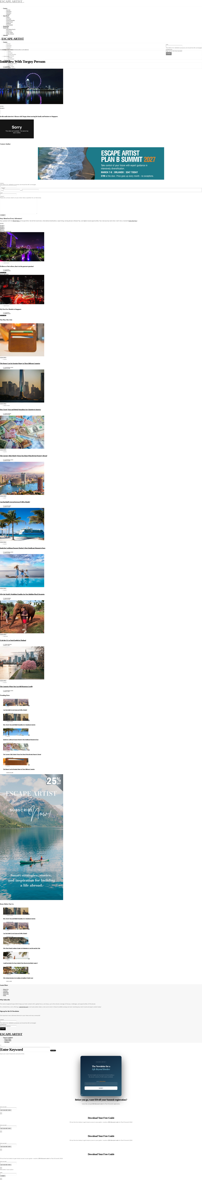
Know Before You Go (10, 29)
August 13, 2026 (6, 552)
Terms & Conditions (8, 1037)
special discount (23, 1007)
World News (16, 221)
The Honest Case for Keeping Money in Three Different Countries (20, 363)
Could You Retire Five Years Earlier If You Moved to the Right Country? (20, 963)
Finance (8, 17)
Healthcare (8, 23)
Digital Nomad (9, 21)
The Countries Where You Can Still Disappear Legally (16, 686)
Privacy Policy (7, 1039)
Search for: (3, 1046)
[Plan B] (101, 179)
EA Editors (7, 66)
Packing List (9, 30)
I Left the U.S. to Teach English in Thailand (13, 640)
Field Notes (8, 12)
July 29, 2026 (9, 966)
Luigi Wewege (8, 598)
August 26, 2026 (6, 368)
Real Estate (8, 18)
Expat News (8, 11)
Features (5, 8)
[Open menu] (0, 39)
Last (21, 190)
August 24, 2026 (6, 414)
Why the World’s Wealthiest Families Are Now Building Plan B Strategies (22, 594)
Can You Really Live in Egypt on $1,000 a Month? (15, 502)
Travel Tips (6, 27)
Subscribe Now (132, 221)
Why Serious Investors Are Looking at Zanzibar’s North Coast (18, 978)
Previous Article (5, 231)
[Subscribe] (31, 899)
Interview (8, 9)
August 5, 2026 (6, 691)
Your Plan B (6, 15)
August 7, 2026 (6, 645)
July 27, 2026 (9, 981)
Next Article (4, 274)
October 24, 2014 (7, 67)
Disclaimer (6, 1042)
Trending (8, 14)
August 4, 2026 (9, 951)
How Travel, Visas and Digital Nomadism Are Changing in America (20, 409)
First (2, 190)
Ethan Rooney (8, 413)
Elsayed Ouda (8, 505)
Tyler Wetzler (8, 644)
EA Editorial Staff (9, 367)
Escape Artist (13, 38)
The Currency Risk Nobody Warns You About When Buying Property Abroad (23, 456)
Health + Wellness (10, 33)
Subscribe (5, 35)
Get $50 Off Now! (6, 1110)
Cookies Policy (7, 1040)
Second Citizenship (10, 20)
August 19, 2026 (6, 460)
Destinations (6, 26)
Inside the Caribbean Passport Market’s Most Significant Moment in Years (22, 548)
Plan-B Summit (9, 24)
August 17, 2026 (6, 506)
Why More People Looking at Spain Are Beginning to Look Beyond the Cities (21, 948)
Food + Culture (9, 32)
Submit (168, 53)
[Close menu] (23, 2)
